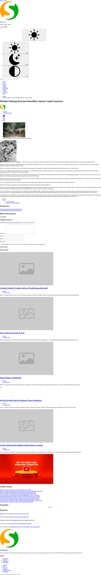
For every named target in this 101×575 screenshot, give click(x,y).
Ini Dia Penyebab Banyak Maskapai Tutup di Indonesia (21, 400)
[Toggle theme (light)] (34, 35)
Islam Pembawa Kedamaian (10, 378)
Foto (4, 93)
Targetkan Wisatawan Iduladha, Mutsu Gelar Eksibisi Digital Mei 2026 (16, 501)
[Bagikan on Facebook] (4, 116)
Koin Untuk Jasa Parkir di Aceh (12, 333)
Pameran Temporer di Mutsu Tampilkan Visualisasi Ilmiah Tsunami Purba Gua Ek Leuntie (21, 500)
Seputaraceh (3, 22)
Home (4, 96)
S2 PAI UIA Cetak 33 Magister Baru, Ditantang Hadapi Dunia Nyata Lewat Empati (19, 495)
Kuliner (5, 89)
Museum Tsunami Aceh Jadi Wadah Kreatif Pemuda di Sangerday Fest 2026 (18, 492)
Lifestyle (5, 87)
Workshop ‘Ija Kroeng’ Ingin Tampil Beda (19, 513)
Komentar (3, 233)
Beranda (5, 565)
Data (4, 83)
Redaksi (2, 513)
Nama (2, 236)
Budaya (5, 84)
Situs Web (2, 241)
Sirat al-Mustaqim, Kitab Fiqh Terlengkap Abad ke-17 (22, 520)
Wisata (4, 91)
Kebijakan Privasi (7, 570)
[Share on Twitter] (4, 118)
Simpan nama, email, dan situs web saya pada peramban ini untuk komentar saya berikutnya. (23, 244)
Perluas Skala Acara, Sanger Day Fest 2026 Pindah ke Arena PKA (15, 489)
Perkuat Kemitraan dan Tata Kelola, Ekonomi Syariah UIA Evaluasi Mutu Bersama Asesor (21, 491)
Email (2, 238)
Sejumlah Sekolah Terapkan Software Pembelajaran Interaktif (24, 288)
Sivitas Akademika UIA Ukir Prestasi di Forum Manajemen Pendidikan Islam (18, 493)
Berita (4, 81)
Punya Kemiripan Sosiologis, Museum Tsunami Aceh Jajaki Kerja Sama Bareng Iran (20, 497)
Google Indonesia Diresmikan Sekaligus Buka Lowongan (21, 445)
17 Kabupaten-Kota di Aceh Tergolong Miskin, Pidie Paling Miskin (24, 526)
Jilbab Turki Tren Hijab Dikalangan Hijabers (21, 523)
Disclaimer (5, 571)
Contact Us (5, 569)
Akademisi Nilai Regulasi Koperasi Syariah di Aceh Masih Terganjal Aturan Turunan (20, 496)
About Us (5, 567)
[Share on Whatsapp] (4, 120)
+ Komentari (3, 216)
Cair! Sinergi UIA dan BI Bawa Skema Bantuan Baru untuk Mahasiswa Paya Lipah (19, 499)
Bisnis (4, 85)
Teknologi (5, 92)
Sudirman (2, 520)
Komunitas (5, 88)
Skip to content (3, 0)
